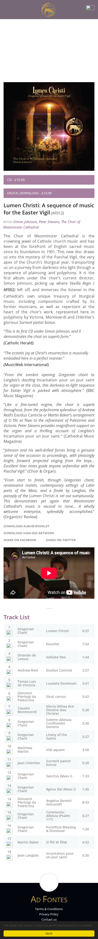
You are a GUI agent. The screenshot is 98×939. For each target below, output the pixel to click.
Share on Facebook (21, 540)
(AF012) (57, 213)
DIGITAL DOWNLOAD (23, 193)
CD (9, 179)
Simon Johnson (25, 221)
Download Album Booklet (27, 526)
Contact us (49, 919)
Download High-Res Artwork (30, 533)
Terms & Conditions (49, 909)
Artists (8, 221)
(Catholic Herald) (19, 343)
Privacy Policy (49, 914)
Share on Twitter (62, 540)
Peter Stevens (49, 221)
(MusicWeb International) (26, 364)
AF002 (9, 289)
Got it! (49, 933)
